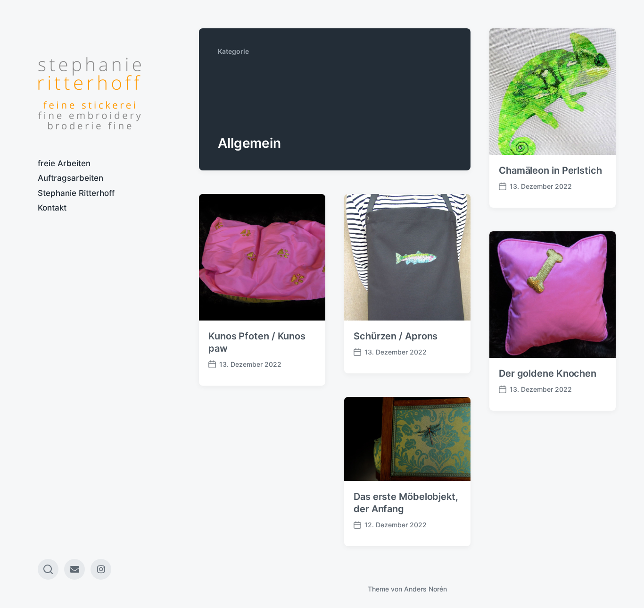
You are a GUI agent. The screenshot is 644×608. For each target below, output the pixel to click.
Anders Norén (425, 589)
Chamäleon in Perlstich (550, 170)
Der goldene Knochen (547, 373)
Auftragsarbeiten (70, 178)
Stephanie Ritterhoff (76, 193)
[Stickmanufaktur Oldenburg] (89, 93)
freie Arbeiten (64, 163)
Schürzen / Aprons (396, 336)
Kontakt (52, 207)
